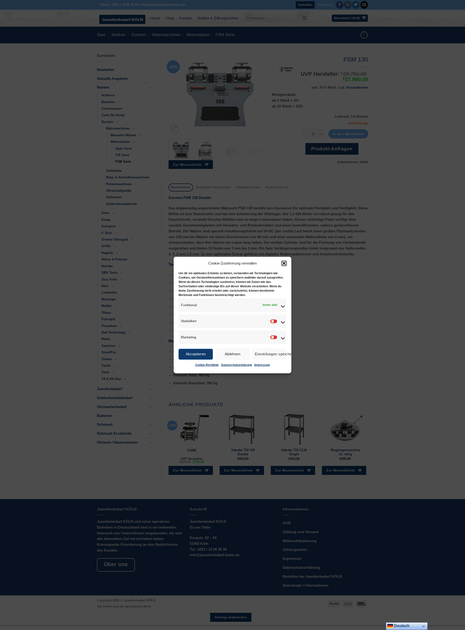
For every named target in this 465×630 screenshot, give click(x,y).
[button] (284, 263)
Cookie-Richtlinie (207, 364)
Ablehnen (232, 354)
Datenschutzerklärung (236, 364)
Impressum (262, 364)
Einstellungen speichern (271, 354)
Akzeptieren (196, 354)
